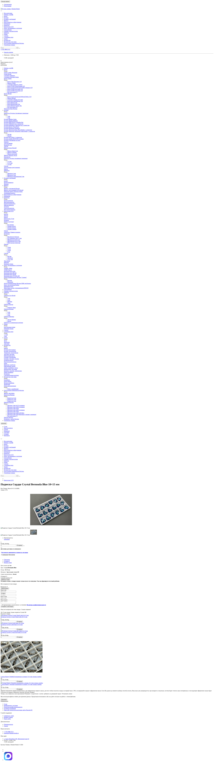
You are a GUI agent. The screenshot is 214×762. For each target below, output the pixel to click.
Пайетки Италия (8, 309)
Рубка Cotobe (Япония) (10, 72)
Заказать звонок (8, 52)
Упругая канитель (9, 208)
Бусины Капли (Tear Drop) (11, 127)
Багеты (6, 214)
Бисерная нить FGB (9, 271)
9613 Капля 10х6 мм (13, 236)
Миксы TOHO (11, 83)
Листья (6, 146)
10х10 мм (10, 258)
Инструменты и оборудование (12, 22)
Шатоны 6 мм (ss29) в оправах (16, 410)
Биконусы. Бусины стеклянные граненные (16, 113)
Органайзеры (8, 29)
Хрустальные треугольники (12, 167)
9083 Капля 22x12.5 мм (14, 241)
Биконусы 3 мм (11, 399)
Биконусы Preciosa (9, 395)
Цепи (5, 363)
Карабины (7, 380)
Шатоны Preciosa (9, 402)
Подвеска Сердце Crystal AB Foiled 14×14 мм (13, 632)
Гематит (6, 142)
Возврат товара (8, 717)
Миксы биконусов (12, 151)
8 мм (8, 252)
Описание (7, 559)
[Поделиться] (1, 547)
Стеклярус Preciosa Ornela (11, 77)
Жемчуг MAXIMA (9, 393)
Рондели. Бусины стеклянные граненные (16, 158)
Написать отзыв (5, 579)
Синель (6, 35)
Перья (5, 34)
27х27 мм (10, 259)
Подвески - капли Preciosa (11, 419)
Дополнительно (5, 721)
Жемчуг (6, 20)
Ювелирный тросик (9, 366)
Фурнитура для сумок (10, 42)
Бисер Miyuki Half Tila (13, 104)
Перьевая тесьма (8, 328)
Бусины (6, 17)
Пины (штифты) (8, 372)
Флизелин (7, 342)
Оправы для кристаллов (11, 31)
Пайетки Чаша (11, 307)
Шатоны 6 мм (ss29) (13, 408)
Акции (6, 429)
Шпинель (6, 170)
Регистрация (7, 6)
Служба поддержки (6, 713)
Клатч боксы (7, 381)
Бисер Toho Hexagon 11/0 (14, 81)
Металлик (10, 282)
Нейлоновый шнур (9, 355)
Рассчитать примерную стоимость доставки (14, 552)
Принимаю (4, 699)
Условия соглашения (10, 708)
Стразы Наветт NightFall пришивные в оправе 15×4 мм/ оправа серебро (21, 676)
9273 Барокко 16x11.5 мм (14, 238)
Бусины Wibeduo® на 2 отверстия (13, 124)
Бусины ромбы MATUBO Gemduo (14, 139)
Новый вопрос (4, 588)
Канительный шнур (9, 203)
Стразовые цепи (8, 37)
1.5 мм (6, 334)
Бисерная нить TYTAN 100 (12, 276)
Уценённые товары (9, 45)
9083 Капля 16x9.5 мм (13, 239)
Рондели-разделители (10, 362)
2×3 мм (9, 161)
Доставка (6, 432)
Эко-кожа (6, 343)
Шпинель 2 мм (11, 173)
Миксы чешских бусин (10, 155)
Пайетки (6, 32)
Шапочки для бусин (9, 365)
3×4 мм (9, 164)
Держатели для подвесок (11, 352)
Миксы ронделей (12, 154)
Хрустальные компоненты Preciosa (14, 43)
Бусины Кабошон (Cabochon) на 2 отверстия (16, 125)
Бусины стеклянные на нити (12, 140)
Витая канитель (8, 200)
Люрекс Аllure (8, 268)
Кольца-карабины (9, 383)
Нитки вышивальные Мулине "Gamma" (15, 277)
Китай (6, 181)
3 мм (8, 116)
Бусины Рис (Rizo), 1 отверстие (13, 137)
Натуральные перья (9, 327)
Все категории (8, 13)
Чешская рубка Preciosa (10, 108)
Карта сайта (7, 718)
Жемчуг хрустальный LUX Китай (13, 190)
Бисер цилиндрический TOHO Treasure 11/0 (19, 87)
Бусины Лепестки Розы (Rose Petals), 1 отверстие (18, 130)
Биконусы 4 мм (11, 401)
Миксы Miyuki (11, 98)
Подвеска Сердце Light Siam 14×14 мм (12, 624)
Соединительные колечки (11, 375)
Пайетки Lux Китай (9, 295)
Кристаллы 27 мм (9, 218)
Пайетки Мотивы (9, 316)
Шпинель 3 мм (11, 175)
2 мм (8, 312)
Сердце (6, 166)
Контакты (7, 435)
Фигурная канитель (9, 209)
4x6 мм (9, 134)
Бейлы (6, 348)
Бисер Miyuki (8, 93)
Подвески (7, 233)
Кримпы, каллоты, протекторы (13, 371)
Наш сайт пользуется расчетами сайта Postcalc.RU (18, 710)
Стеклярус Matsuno (9, 75)
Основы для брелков (10, 357)
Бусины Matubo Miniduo (11, 121)
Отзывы (6, 434)
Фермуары (7, 384)
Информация (4, 701)
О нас (5, 426)
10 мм (9, 247)
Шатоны (6, 262)
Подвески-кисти (8, 360)
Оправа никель (11, 227)
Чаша (8, 303)
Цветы (6, 169)
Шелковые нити (8, 286)
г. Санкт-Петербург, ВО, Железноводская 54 (16, 739)
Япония (6, 184)
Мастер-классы (8, 428)
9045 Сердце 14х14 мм (13, 243)
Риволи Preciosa (8, 417)
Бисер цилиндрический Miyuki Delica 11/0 (19, 96)
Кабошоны (7, 23)
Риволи (6, 244)
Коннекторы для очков (10, 369)
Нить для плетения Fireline (11, 285)
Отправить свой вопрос (7, 606)
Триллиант (7, 261)
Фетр (5, 340)
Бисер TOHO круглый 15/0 (15, 89)
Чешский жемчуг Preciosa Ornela (13, 191)
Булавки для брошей (10, 19)
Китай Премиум (8, 182)
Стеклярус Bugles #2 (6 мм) (15, 99)
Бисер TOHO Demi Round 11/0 (16, 86)
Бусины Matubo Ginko (10, 119)
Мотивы (9, 301)
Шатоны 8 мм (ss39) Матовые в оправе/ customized (21, 414)
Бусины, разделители (10, 351)
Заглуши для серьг (9, 354)
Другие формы (8, 143)
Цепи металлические (10, 386)
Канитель (6, 25)
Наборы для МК (8, 14)
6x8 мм (9, 136)
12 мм (9, 249)
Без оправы (10, 224)
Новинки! (7, 431)
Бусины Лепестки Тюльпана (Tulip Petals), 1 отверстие (19, 131)
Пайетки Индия (8, 304)
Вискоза (9, 280)
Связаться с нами (9, 715)
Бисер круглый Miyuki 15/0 (15, 101)
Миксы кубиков (11, 152)
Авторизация (8, 4)
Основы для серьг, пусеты (11, 358)
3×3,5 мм (9, 163)
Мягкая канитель (9, 205)
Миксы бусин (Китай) (10, 148)
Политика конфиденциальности (13, 707)
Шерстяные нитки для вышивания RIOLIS (16, 288)
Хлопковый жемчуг (9, 193)
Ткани (6, 38)
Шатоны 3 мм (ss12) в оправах (16, 405)
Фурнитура (7, 40)
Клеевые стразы (8, 264)
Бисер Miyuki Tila (12, 102)
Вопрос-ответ (8, 562)
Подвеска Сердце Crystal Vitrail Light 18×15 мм (14, 617)
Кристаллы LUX (9, 26)
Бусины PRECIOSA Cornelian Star (13, 122)
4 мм (8, 117)
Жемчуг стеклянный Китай (12, 188)
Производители (8, 724)
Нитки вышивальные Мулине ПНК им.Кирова (17, 283)
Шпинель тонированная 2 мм (15, 176)
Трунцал (6, 206)
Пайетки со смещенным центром (13, 322)
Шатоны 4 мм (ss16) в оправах (16, 407)
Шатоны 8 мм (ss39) (13, 411)
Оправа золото (11, 226)
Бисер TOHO (8, 78)
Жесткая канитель (9, 202)
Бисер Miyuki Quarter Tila (14, 105)
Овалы (6, 230)
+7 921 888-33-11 (5, 49)
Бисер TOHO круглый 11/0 (15, 90)
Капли (6, 217)
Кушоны (6, 220)
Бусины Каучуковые (10, 349)
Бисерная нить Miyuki (10, 273)
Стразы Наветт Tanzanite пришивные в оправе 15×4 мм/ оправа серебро (21, 684)
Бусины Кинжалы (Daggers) (12, 128)
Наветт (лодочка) (9, 221)
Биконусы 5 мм (11, 398)
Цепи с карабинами (13, 389)
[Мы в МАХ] (8, 760)
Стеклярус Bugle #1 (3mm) (14, 84)
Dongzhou (7, 539)
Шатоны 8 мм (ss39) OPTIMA (15, 413)
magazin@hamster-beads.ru (11, 733)
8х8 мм (9, 256)
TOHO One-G (8, 270)
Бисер (5, 16)
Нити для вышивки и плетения (13, 28)
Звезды (6, 215)
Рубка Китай (7, 74)
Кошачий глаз (8, 145)
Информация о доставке (11, 705)
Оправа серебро (11, 229)
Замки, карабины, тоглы (11, 368)
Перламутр (7, 157)
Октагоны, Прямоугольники (12, 232)
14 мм (9, 250)
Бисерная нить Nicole (10, 274)
